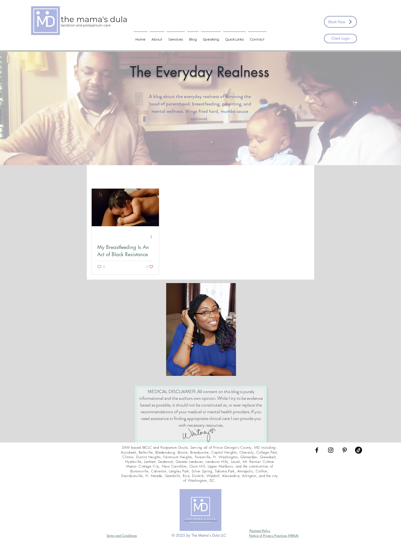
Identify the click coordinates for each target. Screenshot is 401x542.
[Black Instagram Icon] (330, 450)
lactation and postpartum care (85, 25)
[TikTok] (358, 450)
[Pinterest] (344, 450)
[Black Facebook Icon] (316, 450)
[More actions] (152, 236)
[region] (201, 330)
